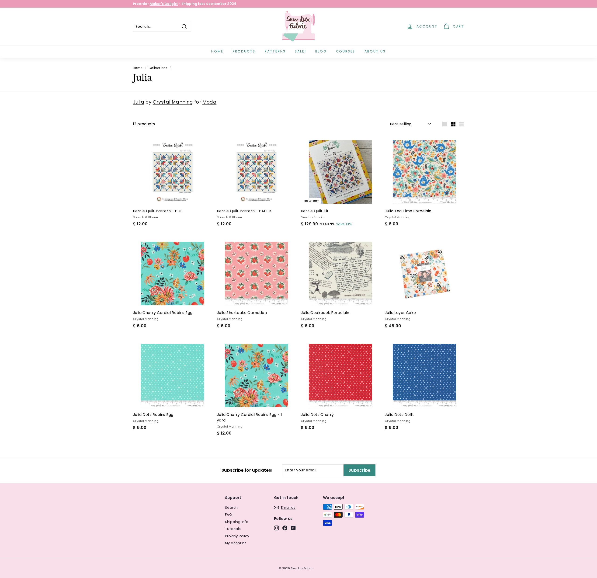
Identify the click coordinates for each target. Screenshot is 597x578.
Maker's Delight (164, 3)
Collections (158, 68)
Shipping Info (236, 521)
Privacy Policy (237, 535)
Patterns (275, 51)
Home (217, 51)
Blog (320, 51)
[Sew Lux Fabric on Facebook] (284, 527)
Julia (138, 102)
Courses (345, 51)
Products (244, 51)
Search (231, 507)
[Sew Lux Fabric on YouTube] (293, 527)
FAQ (228, 514)
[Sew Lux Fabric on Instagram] (276, 527)
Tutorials (233, 528)
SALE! (300, 51)
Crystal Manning (173, 102)
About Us (374, 51)
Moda (209, 102)
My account (235, 542)
